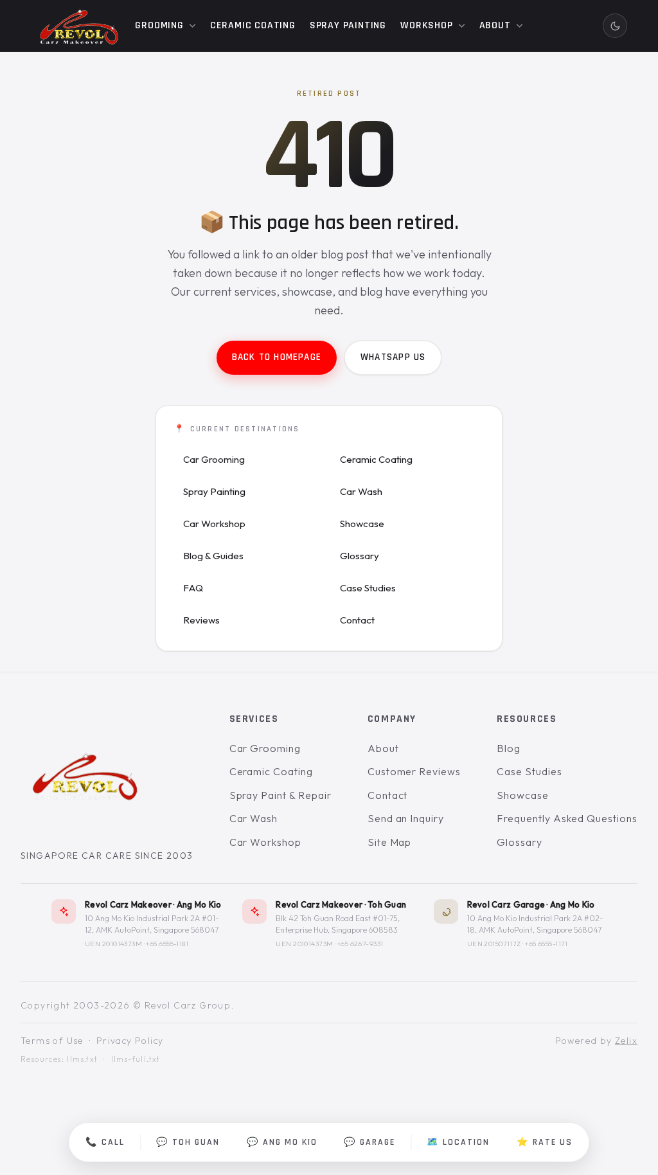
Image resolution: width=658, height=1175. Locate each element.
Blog (508, 748)
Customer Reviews (414, 771)
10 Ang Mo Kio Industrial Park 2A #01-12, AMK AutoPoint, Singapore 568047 (152, 924)
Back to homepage (276, 357)
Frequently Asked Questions (567, 818)
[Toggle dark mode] (615, 25)
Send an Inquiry (406, 818)
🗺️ (458, 1142)
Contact (357, 620)
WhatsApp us (392, 357)
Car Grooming (214, 459)
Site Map (390, 842)
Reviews (201, 620)
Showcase (362, 523)
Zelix (626, 1040)
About (383, 748)
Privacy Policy (130, 1040)
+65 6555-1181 (167, 943)
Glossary (359, 556)
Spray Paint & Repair (280, 795)
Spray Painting (214, 491)
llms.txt (82, 1059)
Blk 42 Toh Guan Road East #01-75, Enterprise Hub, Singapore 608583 (338, 924)
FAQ (193, 588)
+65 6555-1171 (546, 943)
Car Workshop (214, 523)
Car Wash (361, 491)
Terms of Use (52, 1040)
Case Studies (368, 588)
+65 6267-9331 (360, 943)
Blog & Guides (213, 556)
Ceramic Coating (376, 459)
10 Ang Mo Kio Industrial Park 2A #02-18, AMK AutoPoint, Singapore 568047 (535, 924)
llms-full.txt (136, 1059)
